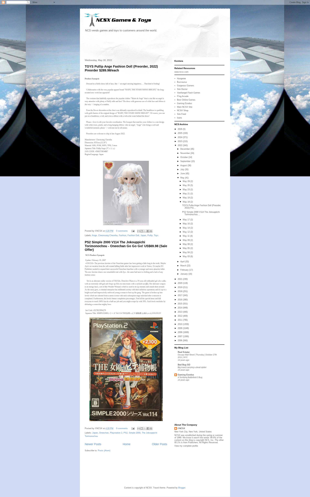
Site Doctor (182, 89)
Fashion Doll (133, 235)
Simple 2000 (134, 433)
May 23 (186, 189)
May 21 (186, 193)
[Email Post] (132, 231)
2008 (180, 332)
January (184, 274)
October (184, 157)
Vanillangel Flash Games (188, 92)
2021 (180, 279)
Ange (94, 235)
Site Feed (181, 114)
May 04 (186, 252)
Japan (143, 235)
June (183, 173)
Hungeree (181, 78)
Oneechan (104, 433)
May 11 (186, 236)
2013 (180, 312)
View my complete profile (186, 446)
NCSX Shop (182, 110)
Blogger (181, 487)
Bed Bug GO (184, 364)
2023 (180, 141)
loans (179, 118)
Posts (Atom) (104, 450)
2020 (180, 283)
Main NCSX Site (184, 107)
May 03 (186, 256)
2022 (180, 145)
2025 (180, 133)
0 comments (122, 231)
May (182, 177)
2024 (180, 137)
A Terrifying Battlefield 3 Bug (190, 377)
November (185, 153)
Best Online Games (186, 100)
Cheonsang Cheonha (108, 235)
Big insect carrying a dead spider (192, 367)
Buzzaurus (182, 82)
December (185, 149)
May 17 (186, 219)
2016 (180, 299)
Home (126, 444)
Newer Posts (93, 444)
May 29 (186, 181)
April (182, 261)
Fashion (122, 235)
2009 (180, 328)
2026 (180, 129)
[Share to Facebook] (148, 231)
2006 (180, 340)
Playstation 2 (116, 433)
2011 (180, 320)
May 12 (186, 232)
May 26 (186, 185)
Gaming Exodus (184, 103)
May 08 (186, 244)
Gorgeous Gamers (185, 85)
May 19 (186, 197)
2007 (180, 336)
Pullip (150, 235)
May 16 (186, 223)
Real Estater (184, 352)
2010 (180, 324)
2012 (180, 316)
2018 (180, 291)
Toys (156, 235)
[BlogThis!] (141, 231)
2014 (180, 307)
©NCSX (181, 428)
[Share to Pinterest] (151, 231)
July (182, 169)
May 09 (186, 240)
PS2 (126, 433)
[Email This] (138, 231)
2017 (180, 295)
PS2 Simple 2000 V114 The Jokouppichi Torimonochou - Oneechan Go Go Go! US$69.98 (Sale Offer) (126, 245)
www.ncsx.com (181, 72)
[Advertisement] (142, 46)
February (184, 270)
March (183, 265)
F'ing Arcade (182, 96)
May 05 (186, 248)
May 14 (186, 228)
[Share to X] (144, 231)
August (184, 165)
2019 (180, 287)
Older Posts (159, 444)
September (185, 161)
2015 (180, 303)
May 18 (186, 202)
